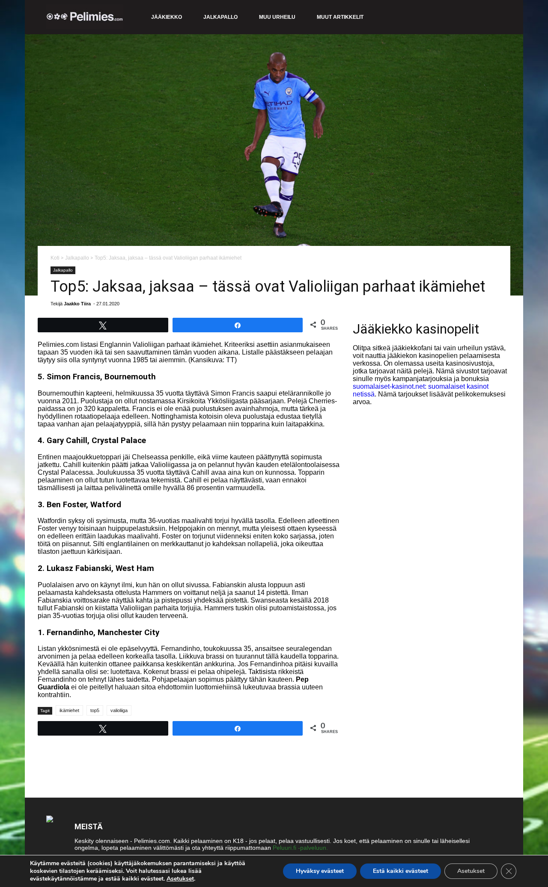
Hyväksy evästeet (320, 871)
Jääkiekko (166, 17)
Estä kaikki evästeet (400, 871)
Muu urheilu (277, 17)
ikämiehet (69, 710)
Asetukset (180, 879)
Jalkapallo (220, 17)
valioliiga (119, 710)
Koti (55, 258)
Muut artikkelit (340, 17)
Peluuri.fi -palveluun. (300, 847)
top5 (94, 710)
